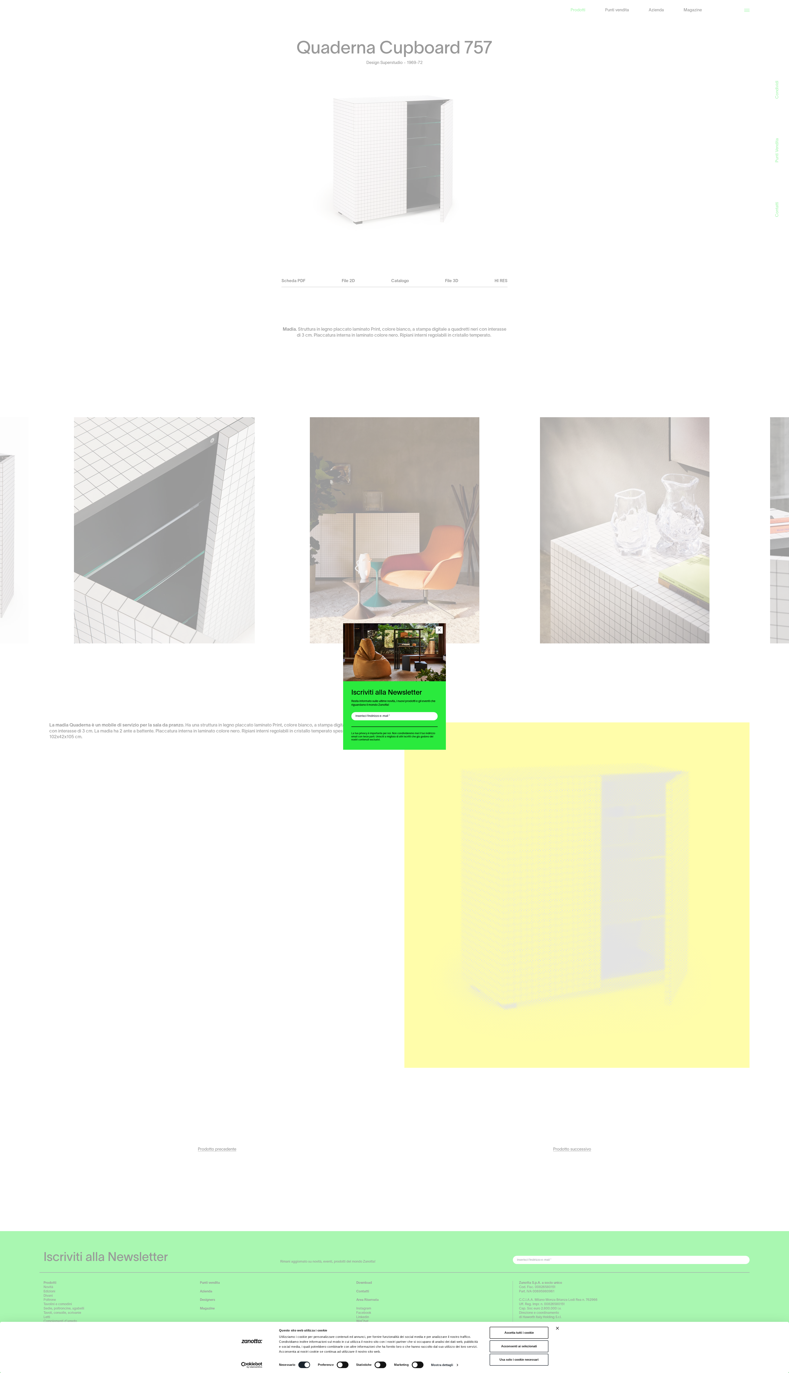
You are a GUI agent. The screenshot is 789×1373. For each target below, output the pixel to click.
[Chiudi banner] (557, 1328)
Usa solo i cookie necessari (519, 1359)
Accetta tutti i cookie (519, 1332)
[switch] (342, 1364)
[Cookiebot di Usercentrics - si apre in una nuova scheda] (252, 1365)
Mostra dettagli (442, 1365)
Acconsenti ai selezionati (519, 1346)
